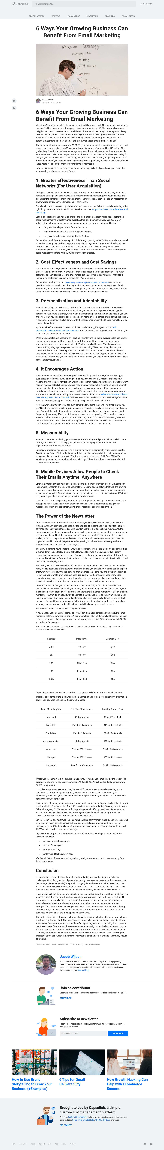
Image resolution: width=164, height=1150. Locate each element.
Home (14, 1144)
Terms (64, 1144)
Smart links (77, 1120)
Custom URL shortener (77, 1117)
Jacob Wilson (47, 99)
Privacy (72, 1144)
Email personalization (92, 944)
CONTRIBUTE (146, 4)
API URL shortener (102, 1120)
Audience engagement (60, 944)
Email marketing (76, 944)
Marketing (92, 16)
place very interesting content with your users (87, 282)
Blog (56, 1144)
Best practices (36, 16)
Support (42, 1144)
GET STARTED (66, 1125)
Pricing (32, 1144)
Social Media (128, 16)
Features (23, 1144)
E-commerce (73, 16)
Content (56, 16)
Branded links (88, 1120)
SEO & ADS (110, 16)
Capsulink (20, 3)
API (49, 1144)
